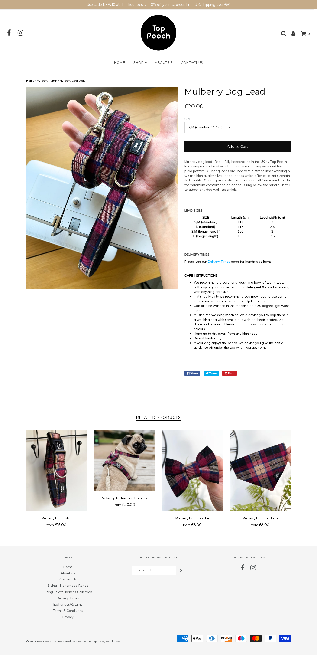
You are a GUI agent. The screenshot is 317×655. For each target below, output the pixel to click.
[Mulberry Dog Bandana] (260, 470)
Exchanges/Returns (67, 604)
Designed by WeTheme (104, 641)
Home (119, 63)
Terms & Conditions (68, 611)
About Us (164, 63)
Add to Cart (237, 146)
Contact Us (192, 63)
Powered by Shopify (72, 641)
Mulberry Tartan (47, 80)
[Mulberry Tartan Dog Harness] (124, 460)
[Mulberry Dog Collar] (56, 470)
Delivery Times (219, 261)
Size (187, 119)
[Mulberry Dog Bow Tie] (192, 470)
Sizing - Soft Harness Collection (68, 592)
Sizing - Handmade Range (68, 585)
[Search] (281, 33)
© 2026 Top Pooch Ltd (41, 641)
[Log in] (291, 33)
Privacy (67, 617)
